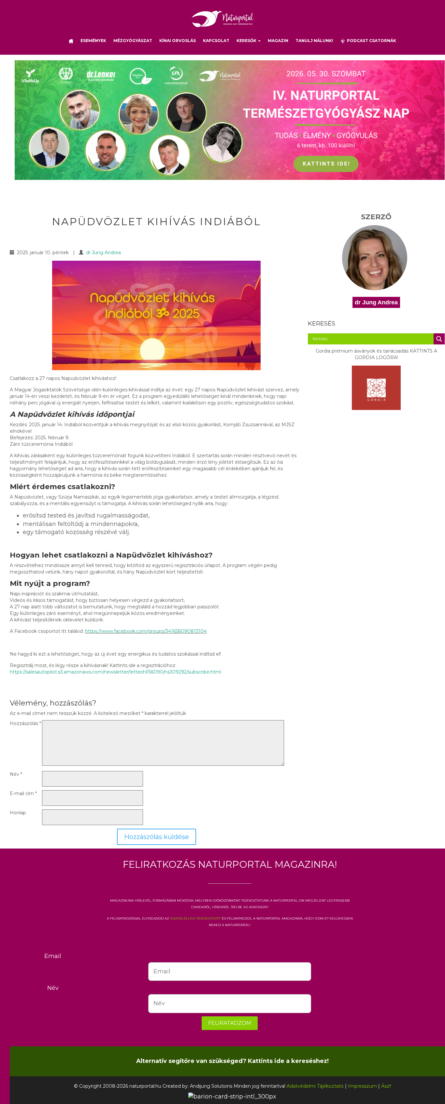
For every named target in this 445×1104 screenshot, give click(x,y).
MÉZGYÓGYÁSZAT (132, 40)
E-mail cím (23, 793)
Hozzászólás (25, 723)
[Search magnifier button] (439, 338)
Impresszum (362, 1086)
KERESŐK (247, 40)
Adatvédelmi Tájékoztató (315, 1086)
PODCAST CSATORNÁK (370, 40)
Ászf (386, 1086)
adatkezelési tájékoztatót (195, 918)
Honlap (18, 813)
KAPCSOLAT (216, 40)
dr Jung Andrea (103, 252)
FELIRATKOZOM (229, 1023)
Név (16, 774)
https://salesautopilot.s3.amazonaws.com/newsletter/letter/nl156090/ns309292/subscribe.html (115, 672)
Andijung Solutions (211, 1086)
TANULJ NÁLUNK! (314, 40)
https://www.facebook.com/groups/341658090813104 (146, 631)
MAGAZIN (278, 40)
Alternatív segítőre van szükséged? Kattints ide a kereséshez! (232, 1061)
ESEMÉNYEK (93, 40)
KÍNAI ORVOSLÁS (177, 40)
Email (52, 956)
